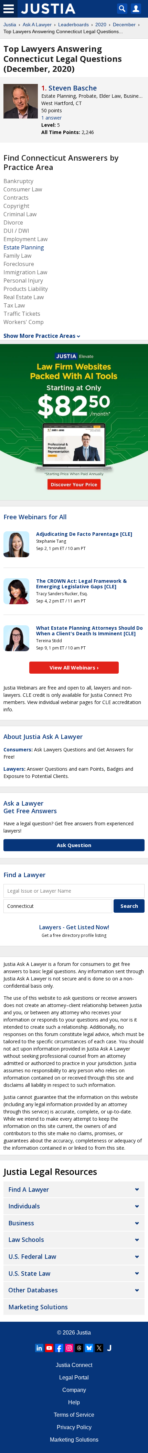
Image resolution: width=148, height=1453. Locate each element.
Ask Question (74, 845)
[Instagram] (69, 1348)
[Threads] (79, 1348)
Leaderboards (73, 24)
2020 (100, 24)
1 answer (51, 117)
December (124, 24)
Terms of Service (74, 1415)
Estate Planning (23, 247)
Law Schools (26, 1239)
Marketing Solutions (38, 1307)
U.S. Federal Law (32, 1256)
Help (74, 1402)
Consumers (17, 749)
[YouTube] (49, 1348)
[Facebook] (59, 1348)
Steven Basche (73, 88)
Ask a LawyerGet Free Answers (30, 807)
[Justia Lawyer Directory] (109, 1348)
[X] (99, 1348)
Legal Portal (74, 1377)
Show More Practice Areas (39, 336)
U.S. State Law (29, 1273)
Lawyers (13, 769)
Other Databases (33, 1290)
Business (21, 1223)
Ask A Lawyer (37, 24)
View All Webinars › (74, 667)
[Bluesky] (89, 1348)
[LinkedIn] (39, 1348)
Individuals (24, 1206)
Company (74, 1390)
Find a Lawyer (24, 875)
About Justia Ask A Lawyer (43, 736)
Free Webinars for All (35, 517)
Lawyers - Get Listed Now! (74, 927)
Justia (9, 24)
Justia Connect (74, 1365)
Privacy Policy (74, 1427)
